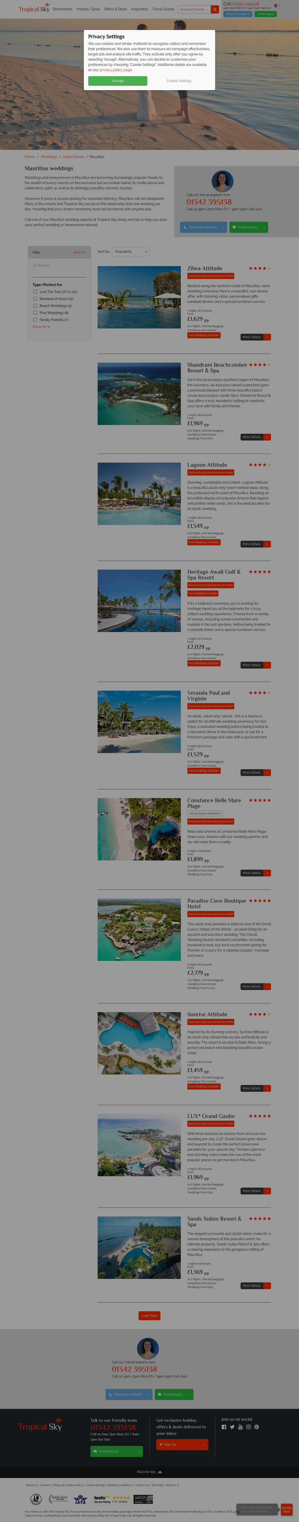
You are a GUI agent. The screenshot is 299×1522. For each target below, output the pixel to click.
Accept (118, 81)
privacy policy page (116, 70)
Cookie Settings (179, 81)
